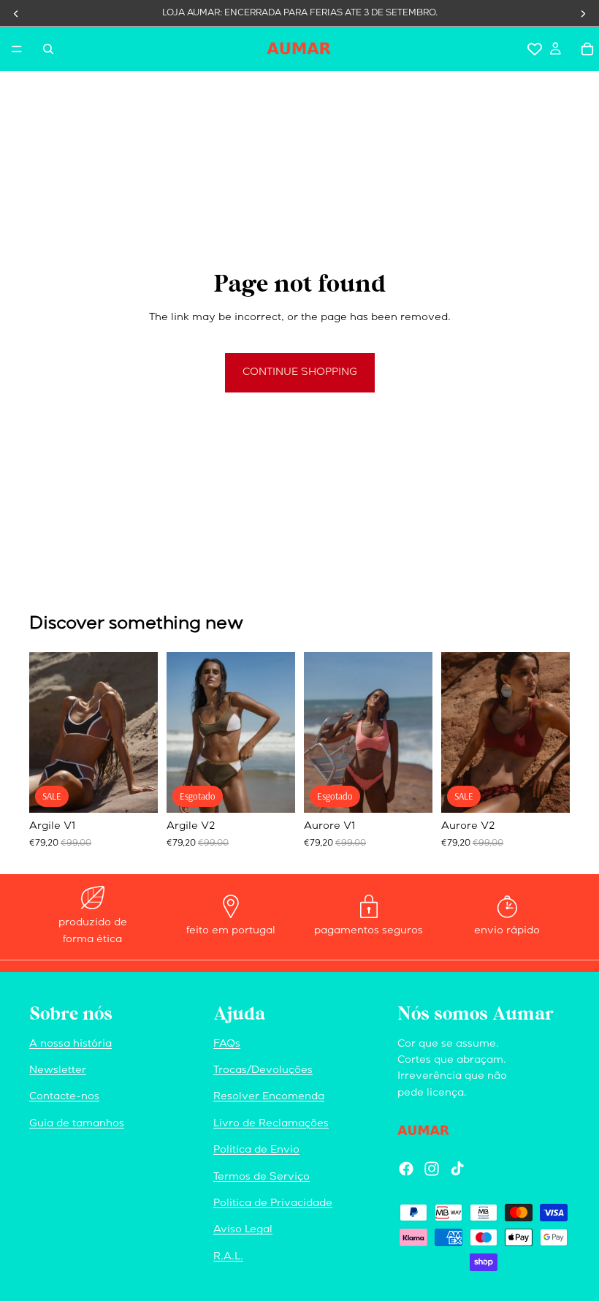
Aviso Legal (242, 1230)
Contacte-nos (64, 1097)
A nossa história (70, 1044)
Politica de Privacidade (272, 1204)
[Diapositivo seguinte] (142, 732)
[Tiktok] (457, 1168)
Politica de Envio (256, 1150)
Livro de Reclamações (271, 1124)
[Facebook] (406, 1168)
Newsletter (57, 1071)
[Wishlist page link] (534, 49)
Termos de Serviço (261, 1177)
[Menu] (17, 49)
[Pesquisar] (48, 49)
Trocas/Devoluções (263, 1071)
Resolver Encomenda (268, 1097)
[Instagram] (431, 1168)
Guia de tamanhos (76, 1124)
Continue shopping (300, 373)
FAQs (226, 1044)
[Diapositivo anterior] (45, 732)
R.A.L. (228, 1257)
